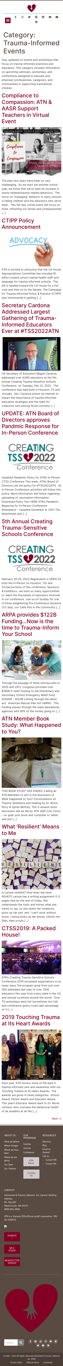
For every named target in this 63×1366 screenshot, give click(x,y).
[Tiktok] (40, 1341)
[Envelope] (56, 16)
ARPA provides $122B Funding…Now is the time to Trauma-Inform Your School (30, 624)
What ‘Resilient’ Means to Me (30, 829)
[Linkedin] (43, 16)
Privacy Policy (16, 1362)
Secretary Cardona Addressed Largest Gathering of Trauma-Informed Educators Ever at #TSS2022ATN (30, 318)
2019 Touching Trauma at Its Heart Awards (31, 1020)
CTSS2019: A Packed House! (29, 931)
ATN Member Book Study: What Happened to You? (31, 725)
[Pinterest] (36, 16)
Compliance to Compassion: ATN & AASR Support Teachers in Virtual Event (27, 108)
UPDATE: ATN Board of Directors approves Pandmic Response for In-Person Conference (30, 423)
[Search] (21, 1342)
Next (56, 1118)
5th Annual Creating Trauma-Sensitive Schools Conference (27, 528)
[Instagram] (22, 16)
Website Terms (33, 1362)
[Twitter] (29, 16)
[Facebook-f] (15, 16)
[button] (8, 20)
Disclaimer (47, 1362)
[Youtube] (50, 16)
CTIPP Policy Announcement (21, 223)
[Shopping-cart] (36, 22)
